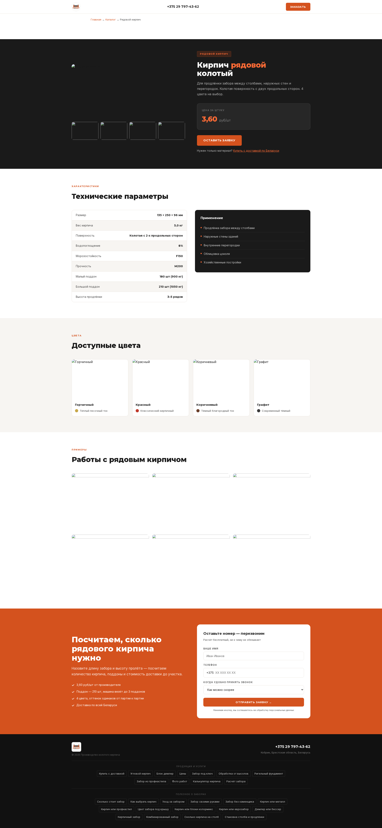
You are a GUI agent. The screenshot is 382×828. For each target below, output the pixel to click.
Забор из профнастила (151, 781)
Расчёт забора (236, 781)
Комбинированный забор (162, 816)
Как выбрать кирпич (143, 801)
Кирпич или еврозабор (234, 809)
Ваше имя (210, 648)
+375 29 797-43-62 (183, 7)
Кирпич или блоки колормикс (194, 809)
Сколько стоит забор (111, 801)
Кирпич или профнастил (116, 809)
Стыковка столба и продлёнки (244, 816)
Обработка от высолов (233, 773)
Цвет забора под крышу (153, 809)
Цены (182, 773)
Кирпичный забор (129, 816)
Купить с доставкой (111, 773)
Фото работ (179, 781)
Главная (96, 19)
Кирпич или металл (272, 801)
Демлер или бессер (268, 809)
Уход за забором (173, 801)
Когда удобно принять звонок (228, 682)
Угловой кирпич (140, 773)
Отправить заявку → (254, 702)
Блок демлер (165, 773)
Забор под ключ (202, 773)
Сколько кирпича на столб (201, 816)
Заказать (298, 6)
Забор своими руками (204, 801)
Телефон (210, 664)
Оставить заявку (219, 140)
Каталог (110, 19)
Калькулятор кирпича (206, 781)
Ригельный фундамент (268, 773)
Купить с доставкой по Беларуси (256, 150)
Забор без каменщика (239, 801)
